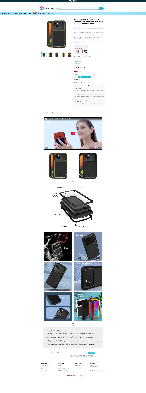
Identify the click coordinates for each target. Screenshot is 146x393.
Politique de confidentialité (63, 370)
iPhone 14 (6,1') (77, 63)
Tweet (81, 82)
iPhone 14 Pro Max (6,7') (79, 59)
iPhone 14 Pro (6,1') (78, 61)
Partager (79, 82)
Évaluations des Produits (46, 365)
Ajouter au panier (84, 77)
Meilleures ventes (44, 370)
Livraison (59, 365)
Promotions (43, 367)
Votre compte (77, 363)
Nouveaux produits (44, 368)
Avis (60, 112)
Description (46, 112)
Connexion (76, 367)
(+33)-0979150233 (51, 3)
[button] (72, 181)
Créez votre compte (77, 368)
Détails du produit (54, 112)
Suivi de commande (77, 365)
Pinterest (84, 82)
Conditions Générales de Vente (63, 368)
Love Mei (79, 25)
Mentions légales (61, 367)
